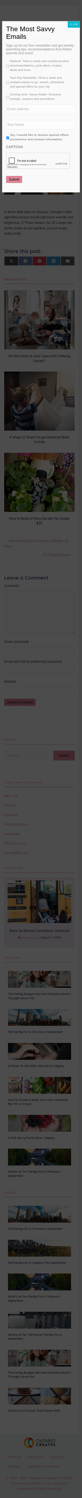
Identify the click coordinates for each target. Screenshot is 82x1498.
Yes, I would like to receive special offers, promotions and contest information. (39, 137)
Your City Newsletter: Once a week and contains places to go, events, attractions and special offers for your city (37, 82)
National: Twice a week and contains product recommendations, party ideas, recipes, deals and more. (39, 65)
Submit (14, 179)
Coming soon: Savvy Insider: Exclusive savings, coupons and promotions (35, 96)
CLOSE (73, 24)
